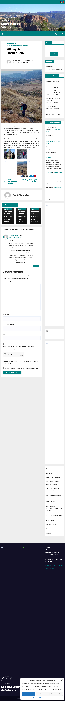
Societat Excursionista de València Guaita (17, 45)
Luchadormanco (14, 235)
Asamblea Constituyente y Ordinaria (11, 181)
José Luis (49, 172)
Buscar (48, 43)
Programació (50, 520)
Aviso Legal (52, 697)
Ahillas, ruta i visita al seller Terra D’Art (53, 141)
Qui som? (49, 473)
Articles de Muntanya (52, 491)
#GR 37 (15, 62)
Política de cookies (33, 697)
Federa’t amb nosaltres (53, 477)
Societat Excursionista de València (10, 24)
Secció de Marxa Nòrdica (54, 515)
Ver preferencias (56, 694)
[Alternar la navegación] (62, 34)
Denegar (42, 694)
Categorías (49, 66)
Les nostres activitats (52, 481)
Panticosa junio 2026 (8, 214)
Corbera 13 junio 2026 (53, 114)
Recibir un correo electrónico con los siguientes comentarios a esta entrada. (21, 363)
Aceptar (28, 694)
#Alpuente (26, 60)
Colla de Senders (11, 43)
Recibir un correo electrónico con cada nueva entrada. (21, 368)
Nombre (6, 315)
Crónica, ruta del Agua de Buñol (29, 180)
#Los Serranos (17, 65)
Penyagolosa (58, 172)
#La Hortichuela (23, 62)
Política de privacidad (44, 697)
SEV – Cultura (50, 506)
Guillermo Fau (19, 58)
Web (4, 334)
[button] (62, 680)
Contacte (49, 529)
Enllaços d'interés (51, 525)
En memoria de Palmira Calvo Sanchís (54, 155)
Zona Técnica (50, 501)
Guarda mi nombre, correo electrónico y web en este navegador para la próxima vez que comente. (19, 348)
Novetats (49, 469)
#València (25, 65)
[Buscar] (54, 54)
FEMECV (49, 533)
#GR (32, 60)
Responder (35, 266)
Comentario (7, 282)
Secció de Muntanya (52, 488)
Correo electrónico (9, 324)
